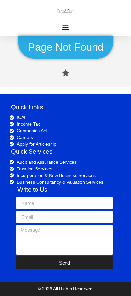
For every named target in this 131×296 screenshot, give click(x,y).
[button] (65, 27)
